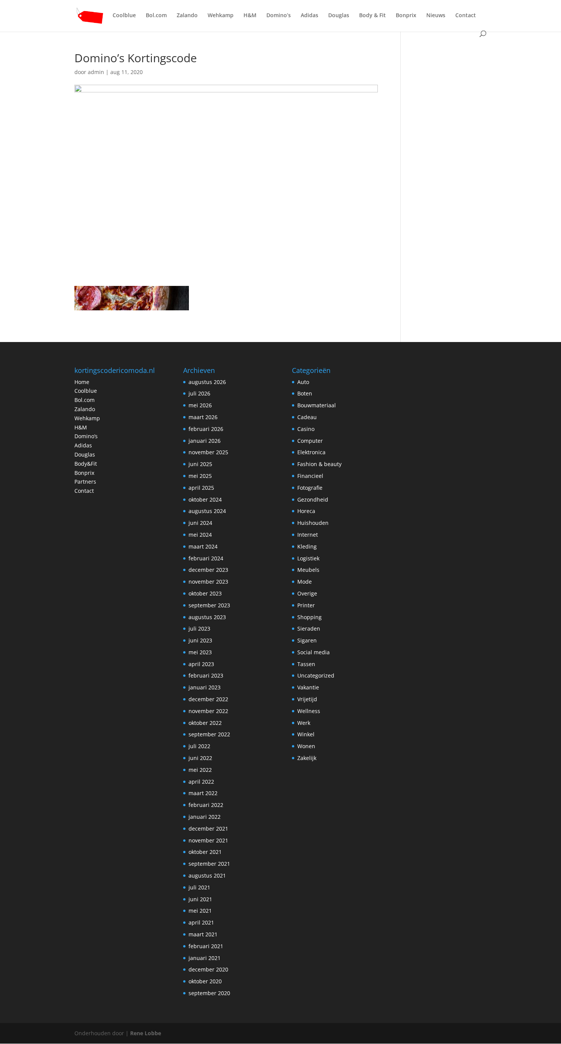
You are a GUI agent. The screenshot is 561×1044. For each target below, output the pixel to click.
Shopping (309, 617)
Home (81, 382)
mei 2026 (200, 405)
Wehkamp (221, 16)
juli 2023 (199, 628)
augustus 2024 (207, 511)
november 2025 (208, 452)
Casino (305, 428)
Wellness (308, 711)
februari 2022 (206, 804)
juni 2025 (200, 464)
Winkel (305, 734)
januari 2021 (205, 958)
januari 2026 (205, 440)
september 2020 (209, 993)
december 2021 (208, 828)
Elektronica (311, 452)
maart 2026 (203, 417)
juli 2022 (199, 746)
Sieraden (308, 628)
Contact (465, 16)
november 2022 (208, 711)
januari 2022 (205, 816)
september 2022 (209, 734)
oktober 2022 (205, 722)
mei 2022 (200, 769)
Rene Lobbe (145, 1033)
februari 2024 (206, 558)
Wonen (306, 746)
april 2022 (201, 781)
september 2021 (209, 863)
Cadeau (307, 417)
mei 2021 (200, 910)
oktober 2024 (205, 499)
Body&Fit (85, 463)
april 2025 (201, 487)
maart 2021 (203, 934)
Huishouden (313, 522)
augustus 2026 (207, 382)
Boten (304, 393)
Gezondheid (312, 499)
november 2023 (208, 581)
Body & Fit (372, 16)
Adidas (309, 16)
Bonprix (406, 16)
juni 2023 (200, 640)
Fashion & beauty (319, 464)
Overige (307, 593)
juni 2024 (200, 522)
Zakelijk (306, 758)
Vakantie (308, 687)
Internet (307, 534)
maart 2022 (203, 793)
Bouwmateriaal (316, 405)
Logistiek (308, 558)
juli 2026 (199, 393)
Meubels (308, 569)
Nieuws (435, 16)
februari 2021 (206, 946)
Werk (303, 722)
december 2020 (208, 969)
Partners (85, 481)
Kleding (307, 546)
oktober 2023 (205, 593)
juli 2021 (199, 887)
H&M (249, 16)
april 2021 (201, 922)
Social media (313, 652)
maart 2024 (203, 546)
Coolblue (124, 16)
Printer (306, 605)
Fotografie (309, 487)
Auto (303, 382)
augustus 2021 (207, 875)
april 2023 (201, 664)
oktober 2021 (205, 851)
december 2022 (208, 699)
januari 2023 (205, 687)
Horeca (306, 511)
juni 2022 (200, 758)
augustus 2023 (207, 617)
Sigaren (307, 640)
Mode (304, 581)
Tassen (306, 664)
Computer (310, 440)
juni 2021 (200, 899)
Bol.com (156, 16)
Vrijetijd (307, 699)
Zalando (187, 16)
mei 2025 (200, 475)
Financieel (310, 475)
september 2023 (209, 605)
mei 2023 (200, 652)
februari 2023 (206, 675)
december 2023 (208, 569)
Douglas (338, 16)
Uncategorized (315, 675)
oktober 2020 (205, 981)
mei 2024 (200, 534)
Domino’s (278, 16)
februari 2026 (206, 428)
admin (96, 72)
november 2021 (208, 840)
